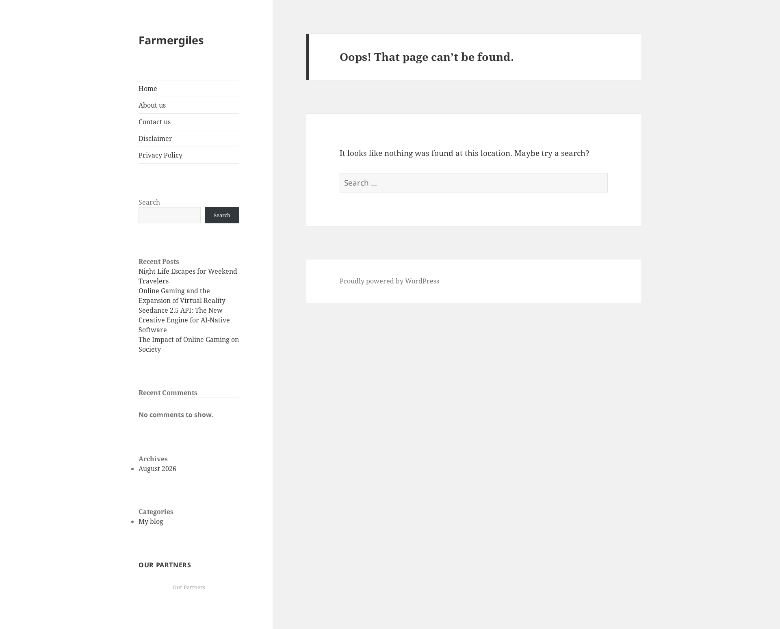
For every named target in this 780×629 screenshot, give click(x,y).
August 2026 (157, 468)
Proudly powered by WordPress (389, 281)
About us (152, 105)
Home (148, 88)
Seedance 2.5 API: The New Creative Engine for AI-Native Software (184, 320)
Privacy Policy (160, 155)
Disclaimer (155, 138)
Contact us (155, 121)
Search (149, 202)
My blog (151, 521)
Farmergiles (171, 40)
